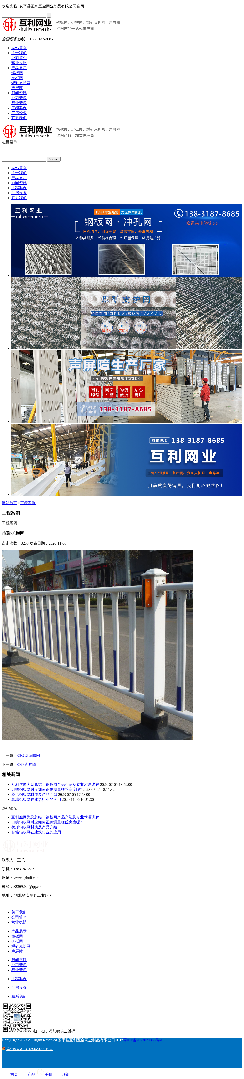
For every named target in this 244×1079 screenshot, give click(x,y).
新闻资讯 (19, 93)
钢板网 (17, 73)
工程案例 (19, 108)
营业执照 (19, 63)
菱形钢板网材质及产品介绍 (34, 794)
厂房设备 (19, 113)
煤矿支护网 (20, 83)
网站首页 (19, 48)
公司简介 (19, 58)
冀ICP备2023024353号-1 (143, 1040)
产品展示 (19, 68)
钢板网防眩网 (28, 756)
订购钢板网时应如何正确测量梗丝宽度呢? (46, 789)
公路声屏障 (26, 764)
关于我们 (19, 53)
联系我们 (19, 118)
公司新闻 (19, 98)
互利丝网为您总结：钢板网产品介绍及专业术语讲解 (55, 784)
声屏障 (17, 88)
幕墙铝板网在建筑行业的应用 (36, 799)
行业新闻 (19, 103)
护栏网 (17, 78)
